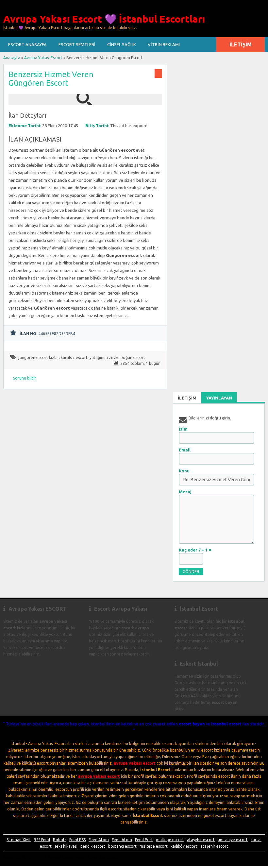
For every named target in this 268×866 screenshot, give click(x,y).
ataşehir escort (201, 840)
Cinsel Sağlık (121, 44)
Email (185, 450)
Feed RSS (77, 840)
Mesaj (185, 491)
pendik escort (92, 846)
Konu (184, 470)
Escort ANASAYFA (27, 44)
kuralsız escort (74, 357)
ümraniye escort (233, 840)
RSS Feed (42, 840)
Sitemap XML (19, 840)
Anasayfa (11, 58)
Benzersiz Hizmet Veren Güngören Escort (50, 78)
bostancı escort (122, 846)
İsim (183, 429)
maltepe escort (170, 840)
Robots (59, 840)
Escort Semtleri (77, 44)
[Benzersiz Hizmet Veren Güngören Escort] (85, 102)
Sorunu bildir (24, 378)
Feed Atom (99, 840)
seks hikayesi (66, 846)
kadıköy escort (184, 846)
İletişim (240, 44)
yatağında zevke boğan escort (117, 357)
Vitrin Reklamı (164, 44)
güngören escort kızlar (38, 357)
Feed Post (144, 840)
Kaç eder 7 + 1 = (195, 550)
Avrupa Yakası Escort (43, 58)
